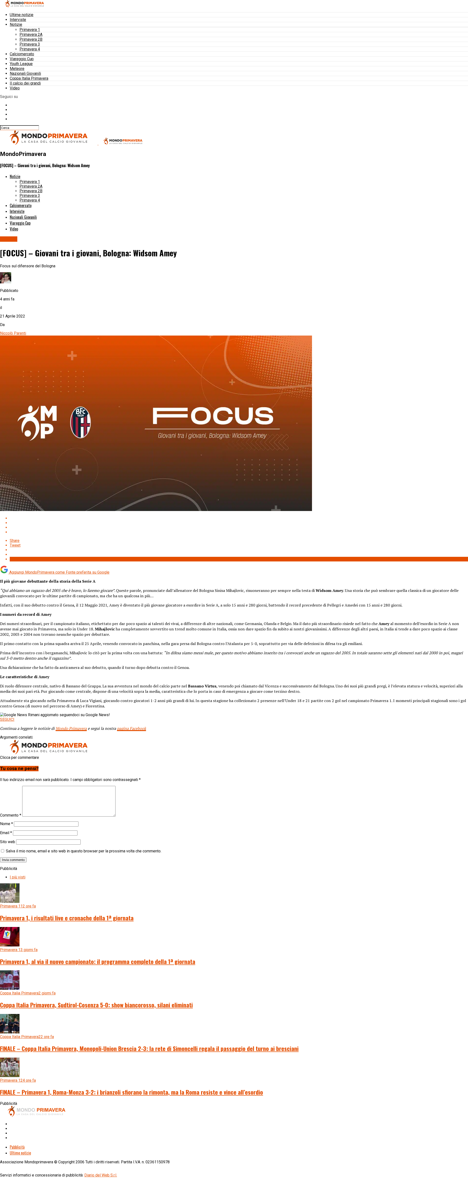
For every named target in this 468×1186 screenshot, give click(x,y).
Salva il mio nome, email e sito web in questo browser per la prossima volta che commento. (83, 851)
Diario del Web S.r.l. (100, 1175)
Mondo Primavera (71, 728)
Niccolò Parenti (13, 333)
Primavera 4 (30, 49)
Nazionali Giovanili (25, 73)
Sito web (7, 841)
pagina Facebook (131, 728)
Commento (10, 815)
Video (15, 88)
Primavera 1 (30, 29)
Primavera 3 (30, 44)
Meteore (17, 68)
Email (6, 832)
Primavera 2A (31, 34)
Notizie (16, 24)
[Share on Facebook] (239, 518)
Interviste (18, 19)
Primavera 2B (31, 39)
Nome (6, 823)
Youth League (21, 63)
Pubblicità (17, 1147)
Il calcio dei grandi (25, 83)
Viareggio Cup (22, 59)
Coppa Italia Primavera (29, 78)
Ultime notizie (21, 14)
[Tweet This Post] (239, 523)
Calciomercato (22, 54)
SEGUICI (7, 719)
